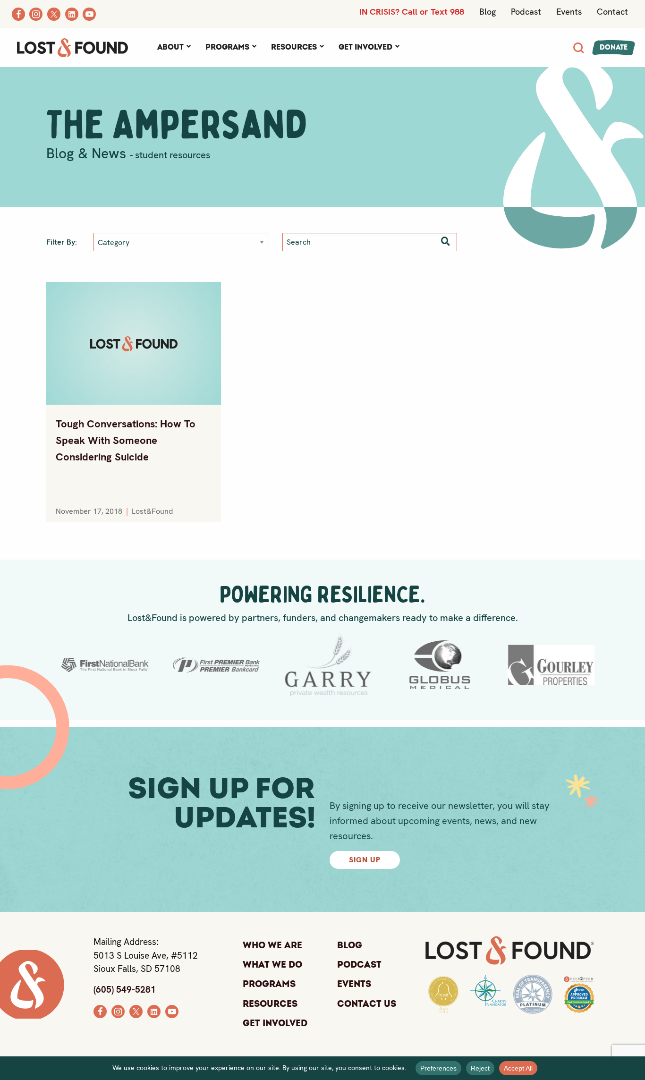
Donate (614, 47)
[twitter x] (136, 1010)
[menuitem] (174, 48)
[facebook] (100, 1010)
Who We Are (272, 945)
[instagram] (118, 1010)
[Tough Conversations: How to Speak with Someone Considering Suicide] (133, 343)
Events (569, 11)
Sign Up (365, 860)
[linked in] (154, 1010)
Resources (294, 47)
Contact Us (366, 1004)
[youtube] (171, 1010)
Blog (487, 11)
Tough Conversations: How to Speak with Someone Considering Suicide (125, 440)
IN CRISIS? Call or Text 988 (411, 11)
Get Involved (365, 47)
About (170, 47)
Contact (612, 11)
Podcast (526, 11)
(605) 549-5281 (124, 989)
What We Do (272, 964)
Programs (227, 47)
